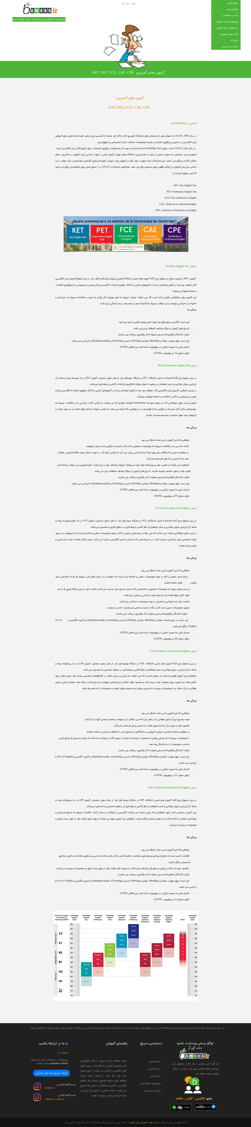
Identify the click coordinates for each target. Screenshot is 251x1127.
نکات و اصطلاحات (230, 15)
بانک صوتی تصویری (229, 34)
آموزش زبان (232, 9)
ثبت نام (125, 3)
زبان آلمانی (155, 1076)
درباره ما (234, 40)
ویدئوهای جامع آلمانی (150, 1083)
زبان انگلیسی (154, 1069)
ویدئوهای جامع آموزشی (227, 27)
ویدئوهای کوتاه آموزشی (227, 21)
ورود (133, 3)
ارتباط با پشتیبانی (229, 46)
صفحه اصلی (232, 3)
